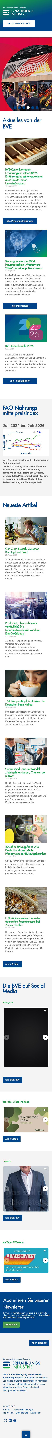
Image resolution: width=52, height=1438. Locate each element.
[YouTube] (15, 1420)
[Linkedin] (10, 1420)
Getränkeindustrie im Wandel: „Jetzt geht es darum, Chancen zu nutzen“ (25, 772)
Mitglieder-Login (19, 23)
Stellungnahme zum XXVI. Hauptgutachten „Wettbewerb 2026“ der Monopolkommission (23, 265)
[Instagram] (5, 1420)
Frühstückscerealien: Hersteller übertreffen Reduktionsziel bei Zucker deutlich (22, 922)
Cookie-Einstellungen (23, 1409)
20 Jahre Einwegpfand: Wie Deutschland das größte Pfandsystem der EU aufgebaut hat (25, 850)
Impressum (8, 1413)
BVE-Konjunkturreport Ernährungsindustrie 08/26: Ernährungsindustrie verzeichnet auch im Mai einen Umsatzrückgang (23, 176)
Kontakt (6, 1409)
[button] (3, 74)
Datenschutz (22, 1413)
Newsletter (35, 1413)
